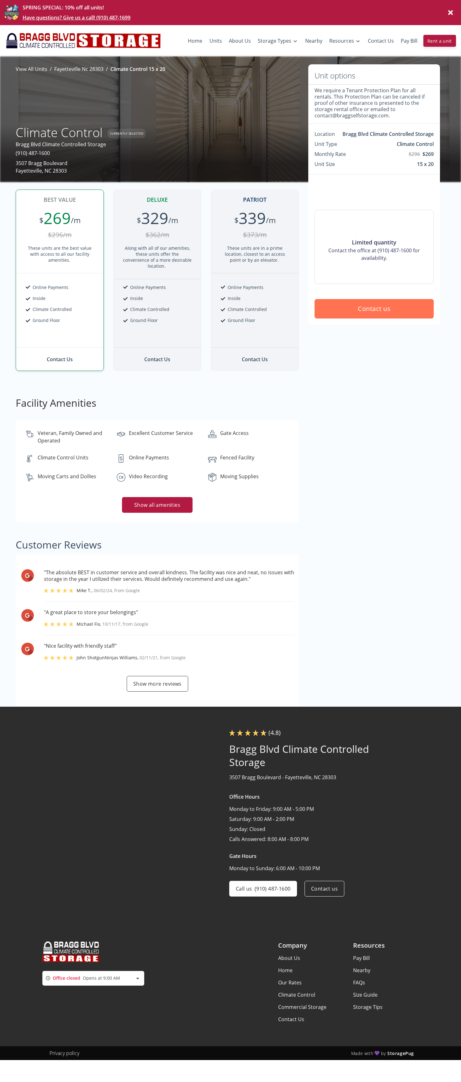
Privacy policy (64, 1053)
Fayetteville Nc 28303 (78, 69)
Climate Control (296, 994)
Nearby (361, 970)
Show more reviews (157, 683)
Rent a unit (439, 41)
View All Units (31, 69)
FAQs (359, 982)
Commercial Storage (302, 1007)
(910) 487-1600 (33, 153)
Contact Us (291, 1019)
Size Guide (365, 994)
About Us (289, 958)
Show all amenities (157, 504)
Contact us (374, 308)
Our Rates (290, 982)
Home (285, 970)
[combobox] (93, 978)
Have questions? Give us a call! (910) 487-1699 (76, 17)
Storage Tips (368, 1007)
